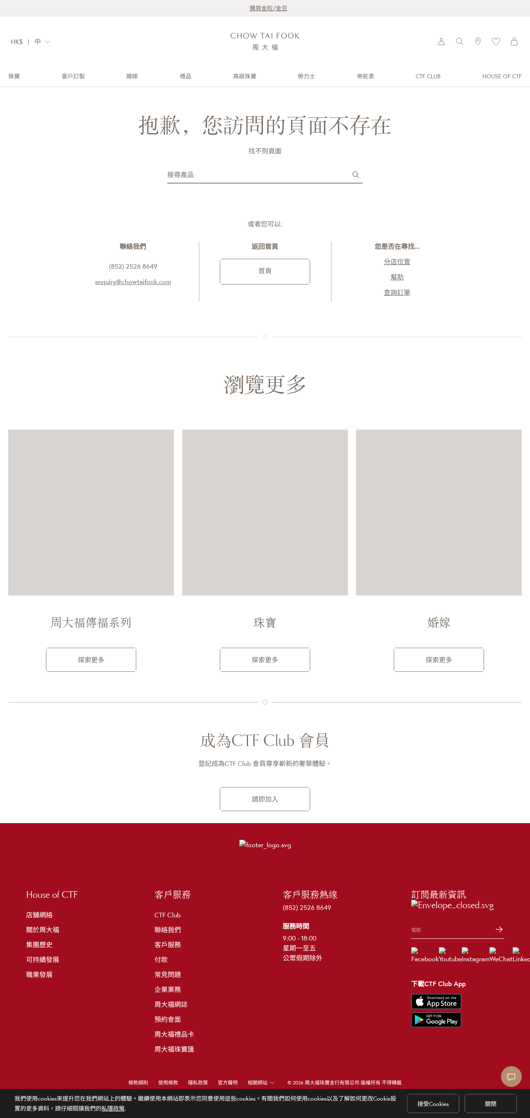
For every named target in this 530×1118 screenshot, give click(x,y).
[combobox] (44, 41)
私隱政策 (113, 1108)
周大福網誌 (171, 1004)
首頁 (265, 271)
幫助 (397, 277)
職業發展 (39, 974)
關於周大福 (42, 930)
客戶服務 (167, 945)
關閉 (490, 1104)
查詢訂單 (397, 292)
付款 (161, 959)
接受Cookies (433, 1104)
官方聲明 (228, 1083)
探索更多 (91, 660)
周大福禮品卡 (174, 1034)
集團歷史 (39, 945)
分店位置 (397, 262)
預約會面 (167, 1019)
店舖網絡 (39, 915)
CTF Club (167, 915)
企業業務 (167, 989)
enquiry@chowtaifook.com (133, 281)
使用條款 (168, 1083)
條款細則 (138, 1083)
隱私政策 (198, 1083)
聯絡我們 (167, 930)
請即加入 (265, 799)
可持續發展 (42, 959)
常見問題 (167, 974)
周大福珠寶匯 (174, 1049)
